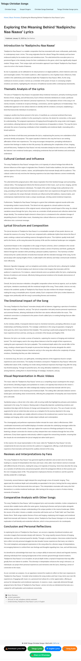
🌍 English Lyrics (53, 649)
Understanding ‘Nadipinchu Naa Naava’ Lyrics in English (26, 601)
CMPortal (56, 643)
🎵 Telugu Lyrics (35, 649)
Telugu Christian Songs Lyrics (67, 9)
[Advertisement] (40, 624)
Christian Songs (10, 9)
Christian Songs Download (44, 9)
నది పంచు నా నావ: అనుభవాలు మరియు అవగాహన (22, 599)
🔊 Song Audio (70, 649)
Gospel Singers (25, 9)
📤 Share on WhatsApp (40, 655)
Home (6, 17)
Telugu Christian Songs (14, 3)
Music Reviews (14, 17)
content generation (14, 597)
